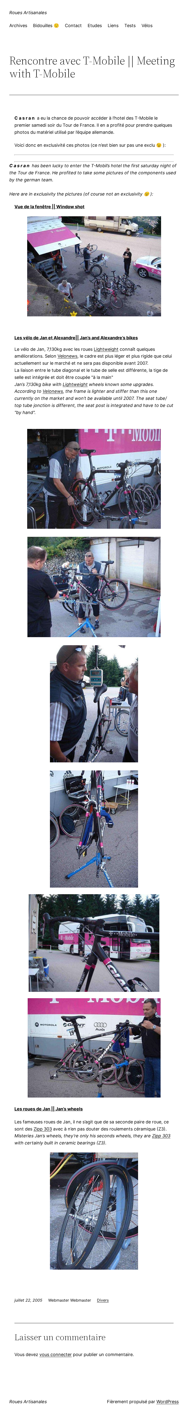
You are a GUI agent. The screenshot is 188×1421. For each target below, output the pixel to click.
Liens (113, 25)
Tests (130, 25)
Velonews (67, 356)
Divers (103, 1300)
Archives (18, 25)
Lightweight (106, 349)
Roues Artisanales (28, 12)
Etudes (95, 25)
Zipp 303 (43, 1128)
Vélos (147, 25)
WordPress (167, 1401)
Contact (73, 25)
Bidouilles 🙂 (46, 25)
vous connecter (55, 1354)
